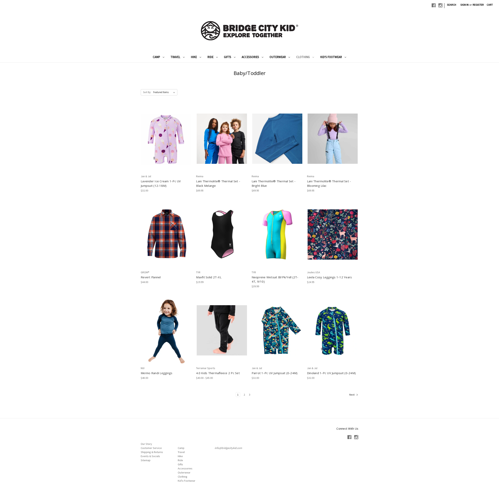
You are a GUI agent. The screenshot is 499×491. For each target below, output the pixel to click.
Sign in (464, 4)
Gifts (228, 57)
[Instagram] (440, 5)
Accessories (251, 57)
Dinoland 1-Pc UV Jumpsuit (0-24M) (331, 373)
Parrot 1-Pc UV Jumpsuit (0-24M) (275, 373)
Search (451, 4)
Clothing (303, 57)
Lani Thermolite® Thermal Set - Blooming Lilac (329, 183)
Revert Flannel (151, 277)
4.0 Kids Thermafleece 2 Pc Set (218, 373)
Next (352, 394)
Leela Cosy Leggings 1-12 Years (329, 277)
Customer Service (151, 448)
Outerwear (278, 57)
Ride (210, 57)
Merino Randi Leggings (156, 373)
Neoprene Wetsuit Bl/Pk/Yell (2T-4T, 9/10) (275, 279)
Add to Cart (166, 145)
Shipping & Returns (152, 452)
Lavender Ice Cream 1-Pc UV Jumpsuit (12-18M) (161, 183)
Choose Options (221, 145)
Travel (176, 57)
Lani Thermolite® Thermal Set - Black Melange (218, 183)
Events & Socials (150, 456)
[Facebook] (434, 5)
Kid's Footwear (331, 57)
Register (478, 4)
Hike (194, 57)
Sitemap (145, 460)
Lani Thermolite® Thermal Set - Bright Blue (274, 183)
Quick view (165, 131)
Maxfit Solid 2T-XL (208, 277)
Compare (165, 138)
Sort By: (147, 92)
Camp (157, 57)
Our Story (146, 444)
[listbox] (165, 92)
